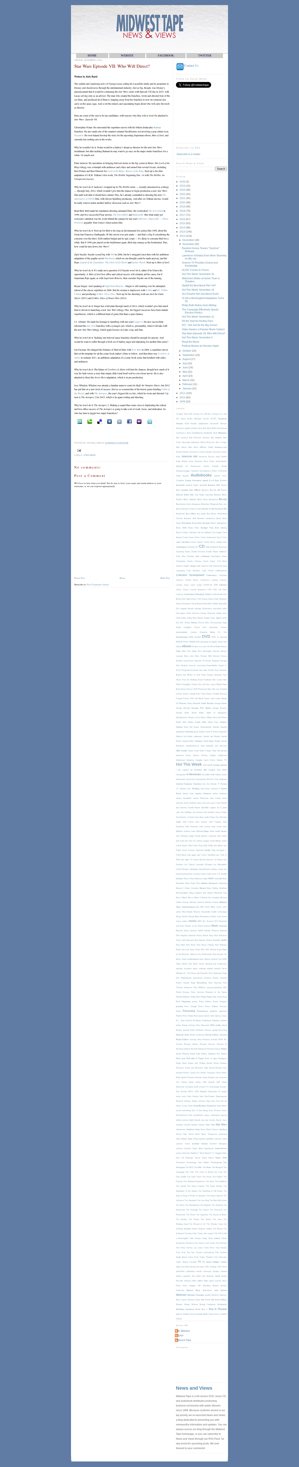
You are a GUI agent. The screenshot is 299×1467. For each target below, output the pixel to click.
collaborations (221, 571)
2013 (183, 231)
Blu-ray (223, 499)
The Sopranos (202, 1215)
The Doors (207, 1177)
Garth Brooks (207, 703)
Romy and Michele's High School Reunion (204, 1068)
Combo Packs (191, 580)
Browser (206, 523)
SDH (197, 1092)
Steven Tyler (181, 1134)
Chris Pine (181, 556)
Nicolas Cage (216, 950)
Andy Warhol (182, 461)
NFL (203, 950)
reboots (208, 1030)
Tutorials (193, 1262)
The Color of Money (204, 1172)
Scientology (214, 1087)
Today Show (207, 1238)
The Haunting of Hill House (210, 1191)
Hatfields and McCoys (216, 746)
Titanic (200, 1233)
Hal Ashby (188, 736)
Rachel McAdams (193, 1021)
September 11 (214, 1092)
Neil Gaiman (200, 940)
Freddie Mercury (220, 694)
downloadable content (186, 632)
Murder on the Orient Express (198, 926)
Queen (201, 1016)
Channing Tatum (183, 552)
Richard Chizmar (207, 1044)
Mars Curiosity (192, 888)
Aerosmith (214, 424)
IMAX (224, 770)
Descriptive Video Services (188, 613)
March (186, 380)
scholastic (189, 1087)
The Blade (207, 1167)
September (188, 355)
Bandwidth (180, 485)
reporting (223, 1035)
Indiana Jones (221, 775)
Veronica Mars (190, 1281)
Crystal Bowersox (198, 590)
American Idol (190, 456)
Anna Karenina (195, 461)
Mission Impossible (202, 912)
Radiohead (206, 1021)
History (196, 755)
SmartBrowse (199, 1106)
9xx (209, 414)
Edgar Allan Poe (183, 651)
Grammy (189, 732)
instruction (190, 779)
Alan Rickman (195, 438)
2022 (183, 194)
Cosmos (223, 580)
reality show (221, 1025)
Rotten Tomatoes (208, 1073)
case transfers (183, 542)
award (205, 480)
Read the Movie (190, 341)
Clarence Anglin (182, 566)
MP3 (200, 921)
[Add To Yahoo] (139, 421)
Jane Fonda (215, 798)
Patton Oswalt (182, 983)
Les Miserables (220, 865)
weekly (208, 1295)
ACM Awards (191, 424)
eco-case (203, 646)
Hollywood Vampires (185, 760)
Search (203, 1091)
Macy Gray (188, 879)
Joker (212, 831)
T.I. (213, 1153)
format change (189, 694)
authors (217, 476)
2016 (183, 219)
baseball (203, 485)
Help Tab (216, 751)
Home (122, 577)
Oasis (178, 964)
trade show (181, 1257)
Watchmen (207, 1290)
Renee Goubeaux (197, 1035)
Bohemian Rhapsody (210, 504)
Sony (205, 1110)
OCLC (185, 964)
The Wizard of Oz (197, 1224)
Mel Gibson (208, 893)
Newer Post (79, 577)
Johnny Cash (189, 831)
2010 (183, 397)
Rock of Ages (211, 1058)
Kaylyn (179, 1335)
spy (202, 1120)
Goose (196, 727)
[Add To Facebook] (129, 421)
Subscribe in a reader (188, 154)
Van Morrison (208, 1276)
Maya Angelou (195, 893)
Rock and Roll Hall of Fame (190, 1058)
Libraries (194, 869)
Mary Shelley (212, 888)
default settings (194, 609)
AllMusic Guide (206, 447)
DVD (206, 636)
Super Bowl (197, 1148)
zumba (179, 1319)
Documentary (216, 623)
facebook (194, 670)
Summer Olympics (218, 1144)
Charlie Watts (212, 552)
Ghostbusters (181, 717)
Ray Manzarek (202, 1025)
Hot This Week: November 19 (198, 289)
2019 (183, 206)
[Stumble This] (79, 421)
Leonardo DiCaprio (204, 865)
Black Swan (202, 499)
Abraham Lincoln (201, 419)
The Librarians (190, 1200)
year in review (182, 1314)
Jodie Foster (209, 817)
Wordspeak (222, 1304)
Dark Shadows (220, 599)
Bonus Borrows (182, 509)
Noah (184, 959)
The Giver (210, 1181)
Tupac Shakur (182, 1262)
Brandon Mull (190, 518)
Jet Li (219, 808)
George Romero (220, 708)
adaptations (203, 424)
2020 (183, 202)
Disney (194, 622)
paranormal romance (202, 978)
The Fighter (218, 1177)
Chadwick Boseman (218, 547)
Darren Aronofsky (183, 604)
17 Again (179, 414)
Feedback (207, 680)
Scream (184, 1092)
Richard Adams (191, 1044)
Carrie (185, 537)
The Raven (204, 1210)
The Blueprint (217, 1167)
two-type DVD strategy (206, 1267)
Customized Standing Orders (197, 594)
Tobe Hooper (195, 1238)
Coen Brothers (193, 571)
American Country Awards (200, 452)
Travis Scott (193, 1257)
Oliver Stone (198, 964)
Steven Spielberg (219, 1129)
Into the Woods (209, 784)
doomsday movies (218, 627)
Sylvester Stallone (190, 1153)
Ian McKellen (196, 770)
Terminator (180, 1162)
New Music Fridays (205, 945)
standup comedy (183, 1125)
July (185, 363)
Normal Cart (216, 959)
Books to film (208, 509)
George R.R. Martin (201, 708)
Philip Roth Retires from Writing (199, 305)
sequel (224, 1092)
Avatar (188, 480)
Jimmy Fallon (221, 812)
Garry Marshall (193, 703)
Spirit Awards (195, 1120)
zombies (223, 1314)
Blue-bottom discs (183, 504)
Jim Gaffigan (186, 812)
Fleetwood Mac (204, 689)
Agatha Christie (191, 428)
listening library (186, 874)
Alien (178, 447)
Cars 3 (220, 537)
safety (198, 1082)
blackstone (213, 499)
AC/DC (214, 419)
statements (181, 1129)
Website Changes (195, 1295)
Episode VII (200, 661)
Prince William (211, 1006)
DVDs (192, 642)
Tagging (218, 1153)
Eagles (214, 642)
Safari (191, 1082)
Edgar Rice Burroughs (202, 651)
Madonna (198, 879)
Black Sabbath (189, 499)
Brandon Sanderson (206, 518)
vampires (186, 1276)
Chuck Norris (209, 561)
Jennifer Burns (194, 808)
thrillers (209, 1229)
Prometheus (202, 1011)
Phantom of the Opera (216, 992)
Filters (178, 684)
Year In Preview (217, 1309)
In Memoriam (194, 774)
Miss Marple (187, 912)
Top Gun (191, 1252)
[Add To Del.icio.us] (99, 421)
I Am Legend (182, 770)
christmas (205, 556)
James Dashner (220, 794)
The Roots (190, 1215)
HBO (178, 751)
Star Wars (90, 455)
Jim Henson (198, 812)
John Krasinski (191, 827)
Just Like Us (189, 841)
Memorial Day (220, 893)
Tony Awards (221, 1248)
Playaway (186, 1001)
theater (187, 1229)
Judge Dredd (194, 836)
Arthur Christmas (219, 471)
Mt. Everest (208, 921)
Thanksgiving (216, 1162)
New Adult (180, 945)
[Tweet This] (149, 421)
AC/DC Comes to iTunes (195, 270)
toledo (217, 1238)
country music (182, 585)
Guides (202, 732)
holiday (213, 755)
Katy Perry (198, 846)
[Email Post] (78, 450)
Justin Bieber (215, 841)
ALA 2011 (202, 428)
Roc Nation (222, 1054)
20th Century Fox (196, 414)
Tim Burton (218, 1229)
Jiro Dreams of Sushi (185, 817)
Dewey (203, 613)
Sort (190, 1115)
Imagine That (214, 770)
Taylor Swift (221, 1158)
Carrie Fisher (194, 537)
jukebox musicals (208, 836)
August (186, 359)
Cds (207, 547)
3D (205, 414)
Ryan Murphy (209, 1077)
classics (204, 566)
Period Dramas (182, 992)
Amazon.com (221, 447)
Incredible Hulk (208, 775)
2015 (183, 223)
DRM (191, 637)
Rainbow (215, 1021)
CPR (216, 585)
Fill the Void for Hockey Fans (197, 321)
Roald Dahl (195, 1054)
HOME (92, 55)
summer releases (183, 1148)
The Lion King (203, 1200)
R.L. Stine (180, 1021)
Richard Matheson (198, 1049)
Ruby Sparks (181, 1077)
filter (225, 680)
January (187, 388)
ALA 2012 (212, 428)
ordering (202, 969)
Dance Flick (196, 599)
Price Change (190, 1006)
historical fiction (183, 755)
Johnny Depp (202, 831)
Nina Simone (218, 954)
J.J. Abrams (181, 789)
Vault (217, 1276)
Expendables (212, 665)
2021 (183, 198)
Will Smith (215, 1300)
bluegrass (196, 504)
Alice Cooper (221, 442)
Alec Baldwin (216, 438)
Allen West (193, 447)
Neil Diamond (188, 940)
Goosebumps (206, 727)
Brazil (218, 518)
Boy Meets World (214, 514)
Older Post (165, 577)
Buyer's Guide (182, 532)
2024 (183, 185)
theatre (195, 1229)
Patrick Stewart (220, 978)
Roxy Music (221, 1073)
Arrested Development (201, 471)
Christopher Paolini (184, 561)
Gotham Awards (220, 727)
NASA (200, 931)
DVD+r (186, 642)
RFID (220, 1040)
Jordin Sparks (221, 831)
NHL (207, 950)
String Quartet (199, 1139)
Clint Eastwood (215, 566)
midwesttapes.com (190, 907)
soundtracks (198, 1115)
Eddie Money (221, 646)
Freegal (179, 699)
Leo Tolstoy (189, 865)
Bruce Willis (181, 528)
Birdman (217, 495)
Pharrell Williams (183, 997)
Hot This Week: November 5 (197, 337)
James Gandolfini (183, 798)
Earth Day (222, 642)
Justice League (202, 841)
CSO (215, 590)
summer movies (200, 1144)
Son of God (197, 1110)
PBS (225, 987)
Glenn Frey (213, 722)
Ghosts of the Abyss (197, 717)
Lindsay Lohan (217, 869)
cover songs (196, 585)
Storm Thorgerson (209, 1134)
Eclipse (195, 646)
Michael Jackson (197, 902)
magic (205, 879)
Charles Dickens (198, 552)
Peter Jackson (197, 992)
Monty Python (182, 917)
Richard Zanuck (213, 1049)
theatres (201, 1229)
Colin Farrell (207, 571)
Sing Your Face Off (215, 1101)
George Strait (182, 713)
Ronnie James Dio (191, 1073)
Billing (186, 495)
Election (216, 651)
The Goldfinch (221, 1181)
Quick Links (209, 1016)
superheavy (209, 1148)
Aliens (184, 447)
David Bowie (196, 604)
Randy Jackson (189, 1025)
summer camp (220, 1139)
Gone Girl (188, 727)
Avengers (196, 480)
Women (194, 1304)
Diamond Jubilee (214, 613)
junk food (180, 841)
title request (209, 1233)
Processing (189, 1011)
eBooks (186, 646)
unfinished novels (194, 1271)
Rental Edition (212, 1035)
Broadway (186, 523)
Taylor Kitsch (208, 1158)
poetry (194, 1002)
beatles (184, 490)
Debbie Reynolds (219, 604)
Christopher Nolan (219, 556)
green (196, 732)
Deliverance (207, 609)
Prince (201, 1006)
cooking (214, 580)
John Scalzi (216, 827)
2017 (183, 215)
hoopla (199, 760)
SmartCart (211, 1106)
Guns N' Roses (212, 732)
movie (224, 917)
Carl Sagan (217, 532)
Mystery (179, 931)
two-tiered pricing (188, 1267)
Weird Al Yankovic (219, 1295)
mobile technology (219, 912)
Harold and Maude (211, 736)
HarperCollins (188, 741)
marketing (222, 883)
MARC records (215, 878)
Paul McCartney (199, 983)
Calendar (192, 532)
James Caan (188, 794)
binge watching (206, 495)
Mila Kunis (205, 907)
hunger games (220, 765)
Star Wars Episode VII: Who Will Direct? (112, 66)
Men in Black (181, 898)
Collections (211, 575)
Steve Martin (206, 1129)
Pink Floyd (217, 997)
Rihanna (185, 1054)
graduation (180, 732)
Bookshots (180, 514)
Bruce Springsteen (219, 523)
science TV (204, 1087)
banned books (192, 485)
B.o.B (211, 480)
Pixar (225, 997)
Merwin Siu (206, 898)
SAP (218, 1082)
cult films (222, 590)
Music (215, 925)
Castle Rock (209, 542)
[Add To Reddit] (119, 421)
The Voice (217, 1219)
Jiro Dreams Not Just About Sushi (200, 293)
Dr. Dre (222, 632)
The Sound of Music (218, 1215)
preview (179, 1006)
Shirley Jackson (199, 1101)
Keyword (199, 850)
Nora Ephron (205, 959)
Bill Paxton (222, 490)
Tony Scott (181, 1252)
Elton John (189, 656)
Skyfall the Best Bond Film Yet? (199, 285)
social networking (183, 1110)
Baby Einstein (221, 480)
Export (221, 665)
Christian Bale (193, 556)
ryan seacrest (221, 1077)
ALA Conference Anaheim (199, 433)
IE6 (205, 770)
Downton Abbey (207, 632)
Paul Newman (215, 983)
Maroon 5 (180, 888)
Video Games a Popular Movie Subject (203, 329)
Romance (180, 1068)
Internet (223, 779)
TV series (207, 1262)
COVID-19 (207, 585)
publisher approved (218, 1011)
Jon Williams (183, 1331)
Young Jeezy (213, 1314)
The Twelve (206, 1219)
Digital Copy (209, 618)
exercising (201, 665)
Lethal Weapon (182, 869)
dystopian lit (205, 642)
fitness (183, 689)
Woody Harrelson (207, 1304)
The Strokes (181, 1219)
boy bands (201, 514)
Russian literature (195, 1077)
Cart (225, 537)
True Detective (220, 1257)
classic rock (195, 566)
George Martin (221, 703)
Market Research (209, 883)
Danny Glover (208, 599)
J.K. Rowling (193, 788)
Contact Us (191, 65)
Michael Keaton (211, 902)
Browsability (197, 523)
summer (209, 1139)
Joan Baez (199, 817)
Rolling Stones (206, 1063)
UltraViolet (180, 1271)
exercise (192, 665)
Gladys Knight (194, 722)
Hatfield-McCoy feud (195, 746)
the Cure (218, 1172)
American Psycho (206, 457)
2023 (183, 189)
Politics (208, 1002)
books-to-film (221, 509)
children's (223, 552)
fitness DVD (192, 689)
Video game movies (212, 1281)
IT (218, 784)
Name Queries (190, 931)
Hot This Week (189, 764)
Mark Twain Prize (193, 883)
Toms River (209, 1248)
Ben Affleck (194, 490)
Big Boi (213, 490)
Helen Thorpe (205, 751)
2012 (183, 236)
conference (205, 580)
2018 (183, 210)
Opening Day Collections (216, 964)
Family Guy (213, 670)
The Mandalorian (192, 1205)
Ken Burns (218, 846)
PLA (178, 1001)
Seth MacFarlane (207, 1096)
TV (199, 1261)
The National (217, 1205)
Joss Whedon (182, 836)
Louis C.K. (216, 874)
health (184, 751)
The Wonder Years (215, 1224)
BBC (218, 485)
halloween (198, 736)
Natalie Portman (211, 931)
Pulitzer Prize (181, 1016)
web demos (220, 1290)
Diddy (183, 618)
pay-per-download (214, 987)
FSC (192, 699)
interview (197, 784)
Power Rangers (220, 1002)
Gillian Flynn (212, 717)
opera (195, 969)
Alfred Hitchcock (207, 442)
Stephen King (193, 1129)
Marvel (203, 888)
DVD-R (179, 642)
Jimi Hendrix (209, 812)
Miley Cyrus (216, 907)
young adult (201, 1314)
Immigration (181, 775)
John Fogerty (215, 822)
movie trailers (182, 921)
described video (220, 609)
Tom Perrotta (221, 1243)
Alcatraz (206, 438)
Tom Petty (180, 1248)
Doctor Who (204, 623)
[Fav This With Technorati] (89, 421)
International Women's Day (207, 779)
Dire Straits (185, 623)
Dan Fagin (186, 599)
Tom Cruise (210, 1243)
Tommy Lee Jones (194, 1248)
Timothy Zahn (191, 1233)
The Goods (181, 1186)
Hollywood (222, 755)
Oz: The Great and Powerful (195, 973)
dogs (225, 623)
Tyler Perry (222, 1267)
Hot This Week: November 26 (198, 274)
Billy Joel (194, 495)
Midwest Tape (183, 1340)
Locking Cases (199, 874)
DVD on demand (219, 637)
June (185, 367)
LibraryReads (204, 869)
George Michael (183, 708)
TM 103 (217, 1233)
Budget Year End (210, 528)
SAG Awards (209, 1082)
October (187, 350)
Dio (177, 623)
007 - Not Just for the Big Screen (199, 325)
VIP (199, 1286)
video (200, 1281)
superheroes (221, 1148)
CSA (209, 590)
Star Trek (210, 1125)
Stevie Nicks (194, 1134)
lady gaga (191, 855)
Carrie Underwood (208, 537)
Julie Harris (222, 836)
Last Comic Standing (206, 855)
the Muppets (205, 1205)
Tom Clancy (199, 1243)
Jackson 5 (215, 789)
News (197, 950)
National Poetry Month (198, 935)
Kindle (208, 850)
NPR (225, 959)
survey (179, 1153)
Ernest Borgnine (212, 661)
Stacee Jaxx (221, 1120)
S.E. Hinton (181, 1082)
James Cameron (203, 793)
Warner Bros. (193, 1290)
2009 (183, 401)
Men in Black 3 (194, 898)
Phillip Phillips (206, 997)
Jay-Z (213, 803)
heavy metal (193, 751)
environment (188, 661)
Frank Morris (206, 694)
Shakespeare (221, 1096)
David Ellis (207, 604)
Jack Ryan (205, 789)
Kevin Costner (188, 850)
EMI (210, 656)
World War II (201, 1309)
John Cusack (201, 822)
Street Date (186, 1139)
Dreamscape (182, 637)
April (185, 375)
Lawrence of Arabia (213, 860)
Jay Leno (206, 803)
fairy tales (203, 670)
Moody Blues (194, 917)
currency (179, 594)
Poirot (201, 1002)
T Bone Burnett (204, 1153)
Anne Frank (209, 461)
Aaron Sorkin (187, 419)
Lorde (208, 874)
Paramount (186, 978)
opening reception (184, 969)
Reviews (206, 1040)
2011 (183, 393)
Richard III (222, 1044)
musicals (223, 926)
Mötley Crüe (216, 917)
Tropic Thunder (206, 1257)
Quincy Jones (221, 1016)
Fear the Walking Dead (192, 680)
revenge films (196, 1040)
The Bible (198, 1167)
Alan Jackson (182, 438)
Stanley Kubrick (198, 1125)
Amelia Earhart (182, 452)
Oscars (179, 973)
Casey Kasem (196, 542)
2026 (183, 181)
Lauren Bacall (199, 860)
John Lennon (204, 827)
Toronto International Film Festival (211, 1252)
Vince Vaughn (189, 1286)
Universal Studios (211, 1271)
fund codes (215, 699)
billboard (179, 495)
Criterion (223, 585)
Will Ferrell (205, 1300)
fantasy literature (214, 675)
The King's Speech (215, 1196)
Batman (157, 127)
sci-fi (196, 1087)
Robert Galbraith (208, 1054)
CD (202, 546)
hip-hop (224, 751)
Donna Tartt (200, 627)
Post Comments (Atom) (98, 584)
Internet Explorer (184, 784)
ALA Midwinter (220, 433)
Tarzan (197, 1158)
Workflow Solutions (185, 1309)
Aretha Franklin (211, 466)
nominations (193, 959)
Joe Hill (219, 817)
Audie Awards (182, 476)
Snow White (222, 1106)
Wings (187, 1304)
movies (193, 921)
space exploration (212, 1115)
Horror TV (222, 760)
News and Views (194, 1388)
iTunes (223, 784)
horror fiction (209, 760)
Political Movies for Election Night (200, 345)
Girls (184, 722)
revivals (214, 1040)
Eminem (216, 656)
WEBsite (127, 55)
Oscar (224, 969)
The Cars (190, 1172)
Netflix (224, 940)
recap (214, 1030)
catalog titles (221, 542)
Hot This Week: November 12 (198, 316)
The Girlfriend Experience (194, 1181)
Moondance (205, 917)
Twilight (216, 1262)
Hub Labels (208, 765)
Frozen (186, 699)
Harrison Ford (201, 741)
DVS (198, 642)
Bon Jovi (223, 504)
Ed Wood (211, 646)
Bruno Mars (193, 528)
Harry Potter (214, 741)
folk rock (215, 689)
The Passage (192, 1210)
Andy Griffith (221, 457)
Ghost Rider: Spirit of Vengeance (209, 713)
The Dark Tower (194, 1177)
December (188, 240)
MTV (216, 921)
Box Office (191, 514)
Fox (198, 694)
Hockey (204, 755)
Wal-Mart (207, 1286)
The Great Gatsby (214, 1186)
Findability (186, 684)
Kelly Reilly (208, 846)
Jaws (199, 803)
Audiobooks (201, 475)
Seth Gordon (193, 1096)
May (185, 371)
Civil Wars (222, 561)
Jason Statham (190, 803)
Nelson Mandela (213, 940)
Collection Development (190, 575)
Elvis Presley (201, 656)
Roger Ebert (181, 1063)
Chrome (198, 561)
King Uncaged (218, 850)
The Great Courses (196, 1186)
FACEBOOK (166, 55)
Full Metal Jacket (202, 699)
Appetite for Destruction (188, 466)
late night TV (186, 860)
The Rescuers (216, 1210)
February (187, 384)
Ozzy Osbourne (215, 973)
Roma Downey (220, 1063)
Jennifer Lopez (208, 807)
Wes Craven (181, 1300)
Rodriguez (222, 1058)
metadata (216, 898)
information (180, 779)
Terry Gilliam (203, 1162)
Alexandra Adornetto (190, 442)
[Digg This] (109, 421)
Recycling (222, 1030)
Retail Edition (182, 1039)
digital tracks (221, 618)
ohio (190, 964)
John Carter (188, 822)
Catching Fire (192, 547)
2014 (183, 227)
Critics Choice (182, 590)
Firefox (195, 684)
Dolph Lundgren (183, 627)
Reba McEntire (197, 1030)
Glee (204, 722)
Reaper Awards (182, 1030)
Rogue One (193, 1063)
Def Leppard (181, 609)
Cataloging (181, 547)
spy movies (210, 1120)
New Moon (190, 945)
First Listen (210, 684)
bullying (223, 528)
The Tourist (194, 1219)
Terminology (191, 1162)
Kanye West (187, 846)
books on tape (196, 509)
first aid (201, 684)
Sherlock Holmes (183, 1101)
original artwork (213, 969)
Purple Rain (193, 1016)
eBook (178, 646)
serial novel (181, 1096)
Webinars (181, 1294)
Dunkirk (197, 637)
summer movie (183, 1144)
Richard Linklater (183, 1049)
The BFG (189, 1167)
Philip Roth (195, 997)
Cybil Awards (217, 594)
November (188, 244)
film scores (217, 680)
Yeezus (193, 1314)
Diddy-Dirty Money (195, 618)
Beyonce (205, 490)
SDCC (191, 1092)
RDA (212, 1025)
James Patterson (200, 798)
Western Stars (194, 1300)
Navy (211, 935)
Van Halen (196, 1276)
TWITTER (204, 55)
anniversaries (221, 461)
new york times (188, 950)
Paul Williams (199, 987)
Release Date (182, 1035)
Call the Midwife (204, 532)
